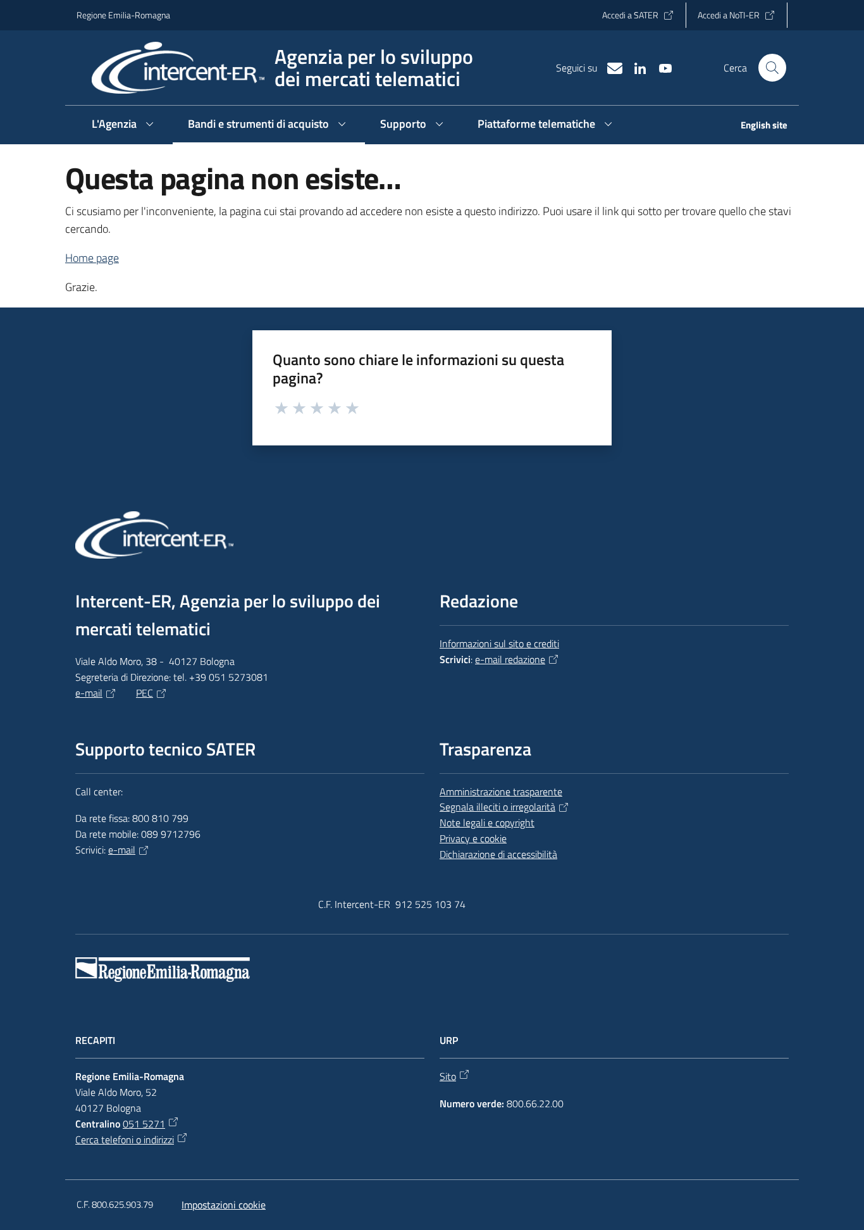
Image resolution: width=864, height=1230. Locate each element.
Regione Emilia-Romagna (123, 15)
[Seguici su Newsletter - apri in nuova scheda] (609, 67)
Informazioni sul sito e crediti (499, 643)
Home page (92, 257)
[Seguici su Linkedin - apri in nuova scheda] (635, 67)
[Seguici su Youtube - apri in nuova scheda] (660, 67)
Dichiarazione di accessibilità (498, 854)
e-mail (88, 692)
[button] (772, 68)
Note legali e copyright (487, 822)
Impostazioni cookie (224, 1204)
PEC (144, 692)
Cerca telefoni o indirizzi (124, 1139)
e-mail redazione (510, 659)
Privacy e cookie (473, 838)
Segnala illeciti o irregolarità (497, 806)
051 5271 (144, 1123)
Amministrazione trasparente (501, 791)
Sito (448, 1076)
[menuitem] (756, 126)
